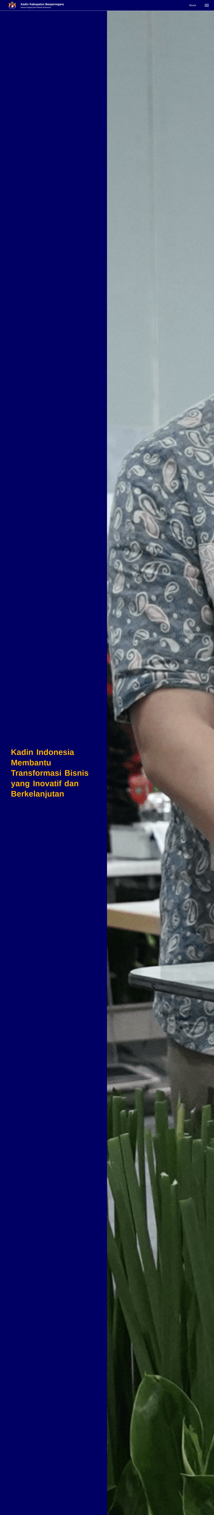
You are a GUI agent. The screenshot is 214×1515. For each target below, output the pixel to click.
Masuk (192, 5)
